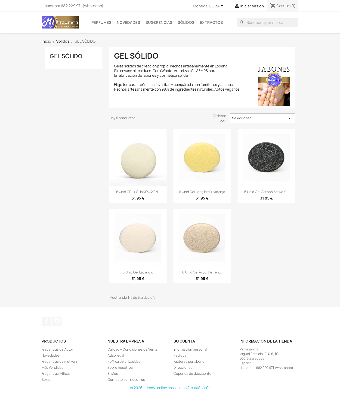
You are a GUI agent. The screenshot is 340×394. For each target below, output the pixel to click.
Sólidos (186, 22)
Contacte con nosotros (126, 379)
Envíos (113, 373)
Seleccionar (262, 118)
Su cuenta (184, 341)
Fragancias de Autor (57, 349)
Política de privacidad (124, 361)
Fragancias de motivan (59, 361)
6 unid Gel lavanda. (138, 272)
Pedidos (179, 355)
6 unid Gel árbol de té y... (202, 272)
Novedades (128, 22)
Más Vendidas (52, 367)
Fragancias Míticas (56, 373)
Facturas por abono (188, 361)
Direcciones (182, 367)
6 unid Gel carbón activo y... (266, 192)
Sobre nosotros (120, 367)
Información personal (190, 349)
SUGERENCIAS (158, 22)
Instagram (57, 321)
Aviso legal (116, 355)
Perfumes (101, 22)
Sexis (46, 379)
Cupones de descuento (192, 373)
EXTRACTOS (211, 22)
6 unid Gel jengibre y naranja (202, 192)
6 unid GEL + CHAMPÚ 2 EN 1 (138, 192)
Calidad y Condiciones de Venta (133, 349)
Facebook (46, 321)
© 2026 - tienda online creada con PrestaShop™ (170, 387)
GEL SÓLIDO (66, 56)
